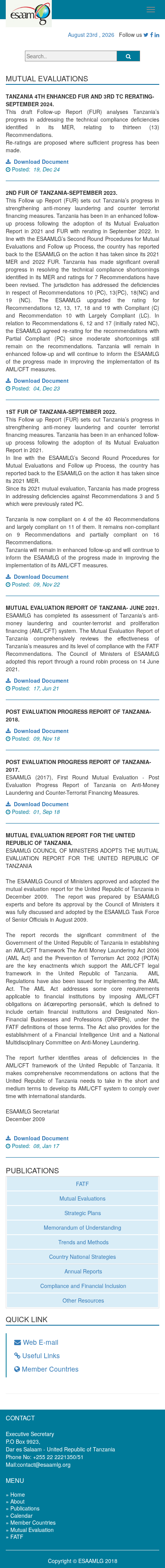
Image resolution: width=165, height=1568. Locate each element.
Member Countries (49, 1369)
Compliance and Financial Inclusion (82, 1286)
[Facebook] (151, 34)
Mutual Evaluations (82, 1198)
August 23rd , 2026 (89, 34)
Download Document (40, 161)
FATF (82, 1184)
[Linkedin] (157, 34)
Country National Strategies (82, 1256)
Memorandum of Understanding (82, 1227)
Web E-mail (39, 1342)
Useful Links (40, 1355)
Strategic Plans (82, 1213)
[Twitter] (146, 34)
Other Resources (82, 1300)
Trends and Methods (83, 1242)
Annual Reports (82, 1271)
